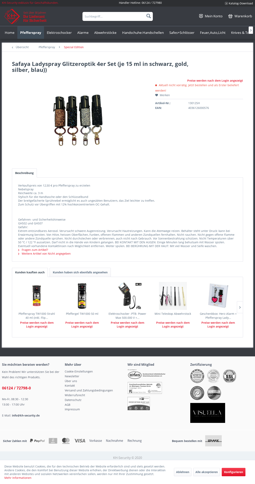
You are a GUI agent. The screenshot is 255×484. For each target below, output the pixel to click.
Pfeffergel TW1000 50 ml (82, 314)
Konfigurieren (233, 472)
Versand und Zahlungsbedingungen (89, 390)
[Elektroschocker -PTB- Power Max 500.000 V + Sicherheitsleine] (127, 296)
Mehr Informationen (17, 478)
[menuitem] (237, 3)
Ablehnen (182, 472)
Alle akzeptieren (206, 472)
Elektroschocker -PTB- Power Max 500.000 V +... (127, 316)
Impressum (72, 409)
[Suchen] (148, 16)
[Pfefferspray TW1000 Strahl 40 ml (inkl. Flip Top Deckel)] (37, 296)
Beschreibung (24, 173)
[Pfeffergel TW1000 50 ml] (82, 296)
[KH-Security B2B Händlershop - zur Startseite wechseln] (25, 16)
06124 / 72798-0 (16, 388)
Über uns (71, 381)
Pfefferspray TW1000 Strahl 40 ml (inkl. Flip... (37, 316)
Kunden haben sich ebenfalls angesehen (80, 272)
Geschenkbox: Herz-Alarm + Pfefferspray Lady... (218, 316)
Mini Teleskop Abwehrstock (173, 314)
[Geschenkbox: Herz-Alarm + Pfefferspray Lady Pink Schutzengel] (218, 296)
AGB (67, 405)
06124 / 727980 (152, 3)
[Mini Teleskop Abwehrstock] (173, 296)
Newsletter (72, 376)
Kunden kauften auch (30, 272)
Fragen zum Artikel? (34, 250)
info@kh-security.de (26, 415)
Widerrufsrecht (75, 395)
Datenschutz (73, 400)
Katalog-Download (241, 3)
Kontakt (70, 385)
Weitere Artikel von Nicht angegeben (46, 253)
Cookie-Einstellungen (79, 371)
